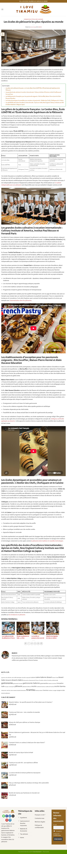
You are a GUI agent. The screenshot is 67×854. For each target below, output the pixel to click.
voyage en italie (61, 690)
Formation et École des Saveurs (33, 19)
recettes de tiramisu (49, 686)
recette (33, 686)
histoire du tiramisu (52, 683)
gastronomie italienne (31, 683)
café (13, 677)
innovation (60, 683)
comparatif (28, 677)
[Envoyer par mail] (35, 643)
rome (11, 690)
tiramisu (30, 689)
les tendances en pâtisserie (17, 615)
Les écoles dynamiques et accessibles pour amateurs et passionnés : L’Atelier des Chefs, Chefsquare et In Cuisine (34, 100)
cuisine (33, 677)
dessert (49, 677)
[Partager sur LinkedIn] (41, 643)
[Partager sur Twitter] (31, 643)
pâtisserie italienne (27, 686)
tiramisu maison (39, 690)
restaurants (3, 690)
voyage (54, 690)
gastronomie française (17, 683)
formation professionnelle (52, 680)
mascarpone (11, 686)
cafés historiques (17, 677)
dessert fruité (55, 677)
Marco (40, 27)
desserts (8, 680)
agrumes (3, 677)
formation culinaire (43, 680)
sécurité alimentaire (21, 690)
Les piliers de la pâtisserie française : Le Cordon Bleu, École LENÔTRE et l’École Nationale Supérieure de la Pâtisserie (33, 89)
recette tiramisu (59, 686)
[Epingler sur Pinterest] (38, 643)
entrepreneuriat (31, 680)
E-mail (55, 824)
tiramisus (45, 690)
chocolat (24, 677)
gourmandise (44, 683)
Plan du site (46, 851)
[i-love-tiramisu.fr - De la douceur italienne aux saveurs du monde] (33, 9)
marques (7, 686)
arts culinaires (8, 677)
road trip (8, 690)
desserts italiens (17, 680)
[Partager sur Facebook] (28, 643)
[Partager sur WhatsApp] (25, 643)
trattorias (51, 690)
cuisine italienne (40, 677)
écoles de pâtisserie (5, 693)
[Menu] (2, 9)
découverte (25, 680)
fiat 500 (37, 680)
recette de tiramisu (41, 686)
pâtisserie (18, 686)
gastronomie (7, 683)
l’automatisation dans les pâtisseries (20, 300)
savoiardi (15, 690)
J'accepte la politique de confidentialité (57, 833)
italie (3, 686)
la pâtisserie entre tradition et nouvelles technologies (47, 541)
